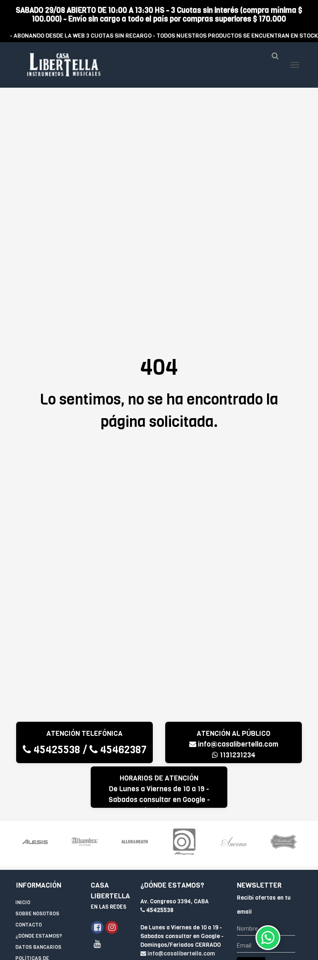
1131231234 (236, 755)
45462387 (122, 750)
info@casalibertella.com (237, 744)
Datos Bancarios (38, 947)
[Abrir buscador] (275, 59)
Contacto (28, 925)
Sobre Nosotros (37, 913)
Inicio (22, 902)
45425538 (55, 750)
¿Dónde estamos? (38, 936)
